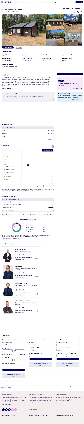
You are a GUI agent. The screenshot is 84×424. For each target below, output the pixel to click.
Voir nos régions (33, 409)
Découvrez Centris (8, 394)
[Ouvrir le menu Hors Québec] (50, 2)
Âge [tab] (3, 214)
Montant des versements (62, 342)
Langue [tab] (52, 214)
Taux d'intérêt (5, 357)
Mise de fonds (5, 348)
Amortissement (18, 357)
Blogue (55, 2)
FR (71, 2)
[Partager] (74, 11)
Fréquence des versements (8, 363)
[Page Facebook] (6, 409)
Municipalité (32, 342)
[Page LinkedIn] (9, 409)
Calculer (14, 370)
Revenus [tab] (8, 214)
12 (80, 43)
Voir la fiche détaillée (47, 100)
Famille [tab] (19, 214)
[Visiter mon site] (23, 254)
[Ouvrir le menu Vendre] (40, 2)
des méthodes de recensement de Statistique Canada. (25, 236)
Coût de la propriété (7, 342)
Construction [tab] (33, 214)
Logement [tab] (40, 214)
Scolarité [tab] (46, 214)
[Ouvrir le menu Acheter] (27, 2)
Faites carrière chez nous (37, 394)
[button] (24, 30)
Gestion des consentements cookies (64, 415)
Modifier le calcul (78, 88)
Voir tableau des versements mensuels (12, 381)
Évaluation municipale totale (35, 353)
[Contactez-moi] (16, 254)
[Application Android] (15, 409)
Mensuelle (5, 366)
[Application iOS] (12, 409)
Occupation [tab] (25, 214)
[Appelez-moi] (20, 254)
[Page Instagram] (3, 409)
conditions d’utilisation (15, 189)
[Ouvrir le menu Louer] (33, 2)
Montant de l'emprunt (7, 354)
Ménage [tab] (14, 214)
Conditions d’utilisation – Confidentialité (38, 415)
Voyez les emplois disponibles (36, 403)
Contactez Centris (62, 394)
